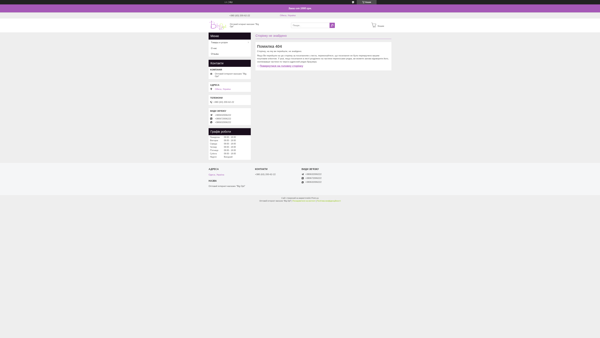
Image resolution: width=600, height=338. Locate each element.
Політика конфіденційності (329, 201)
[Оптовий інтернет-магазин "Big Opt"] (218, 25)
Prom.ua (315, 198)
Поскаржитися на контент (303, 201)
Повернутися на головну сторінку (281, 65)
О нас (214, 48)
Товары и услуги (219, 42)
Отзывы (215, 54)
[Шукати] (332, 25)
